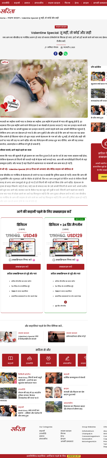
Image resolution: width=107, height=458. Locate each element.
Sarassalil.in (87, 439)
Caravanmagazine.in (91, 436)
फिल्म (67, 3)
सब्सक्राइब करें (21, 266)
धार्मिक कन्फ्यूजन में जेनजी (74, 377)
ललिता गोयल (52, 47)
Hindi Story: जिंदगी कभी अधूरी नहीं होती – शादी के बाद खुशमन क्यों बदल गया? (30, 380)
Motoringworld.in (89, 441)
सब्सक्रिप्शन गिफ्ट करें (21, 259)
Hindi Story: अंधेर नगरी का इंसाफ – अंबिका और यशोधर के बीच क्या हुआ (30, 413)
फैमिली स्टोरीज (24, 374)
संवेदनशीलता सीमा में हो (76, 336)
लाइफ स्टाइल (54, 3)
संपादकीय (38, 3)
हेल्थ (77, 3)
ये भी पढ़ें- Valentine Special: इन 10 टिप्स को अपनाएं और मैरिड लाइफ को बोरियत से (36, 169)
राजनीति (5, 3)
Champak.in (87, 433)
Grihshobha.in (88, 431)
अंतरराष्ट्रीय (68, 403)
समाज (27, 3)
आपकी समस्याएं (67, 441)
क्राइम (86, 3)
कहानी (17, 3)
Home (3, 18)
